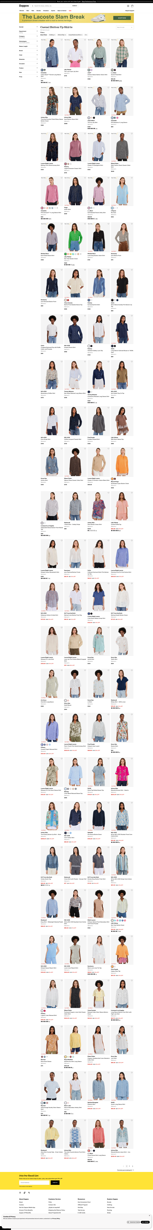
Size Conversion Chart (84, 1202)
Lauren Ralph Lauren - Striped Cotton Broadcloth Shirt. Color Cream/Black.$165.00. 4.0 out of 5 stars (52, 559)
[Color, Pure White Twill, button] (70, 164)
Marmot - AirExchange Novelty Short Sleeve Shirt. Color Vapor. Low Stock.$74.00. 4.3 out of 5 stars (52, 1093)
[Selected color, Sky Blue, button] (112, 208)
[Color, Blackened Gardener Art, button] (44, 1103)
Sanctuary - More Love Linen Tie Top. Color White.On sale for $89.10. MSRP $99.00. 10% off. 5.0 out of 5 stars (99, 955)
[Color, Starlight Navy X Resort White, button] (122, 920)
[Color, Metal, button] (115, 118)
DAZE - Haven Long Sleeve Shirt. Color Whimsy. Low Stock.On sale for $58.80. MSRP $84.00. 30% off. (122, 1093)
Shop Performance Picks (89, 1)
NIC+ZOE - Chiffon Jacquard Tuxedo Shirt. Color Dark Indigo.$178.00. (75, 425)
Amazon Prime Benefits (26, 1210)
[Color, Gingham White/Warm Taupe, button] (73, 789)
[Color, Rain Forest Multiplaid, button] (44, 70)
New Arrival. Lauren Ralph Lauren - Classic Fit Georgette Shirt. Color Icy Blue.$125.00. (99, 153)
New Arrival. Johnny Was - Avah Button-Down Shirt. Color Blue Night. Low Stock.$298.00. (75, 107)
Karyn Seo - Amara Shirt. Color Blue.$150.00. (52, 468)
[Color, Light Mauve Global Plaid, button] (42, 1057)
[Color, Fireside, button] (68, 300)
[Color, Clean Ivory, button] (115, 966)
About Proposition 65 (54, 1213)
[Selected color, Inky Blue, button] (89, 613)
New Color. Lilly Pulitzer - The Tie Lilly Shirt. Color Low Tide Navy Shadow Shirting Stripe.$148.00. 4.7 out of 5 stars (99, 107)
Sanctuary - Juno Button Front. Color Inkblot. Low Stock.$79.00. (122, 244)
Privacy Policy (56, 1218)
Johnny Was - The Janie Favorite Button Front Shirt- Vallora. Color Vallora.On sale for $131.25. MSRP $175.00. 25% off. (75, 1140)
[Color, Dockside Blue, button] (52, 208)
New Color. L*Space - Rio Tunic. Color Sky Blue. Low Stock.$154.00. (122, 198)
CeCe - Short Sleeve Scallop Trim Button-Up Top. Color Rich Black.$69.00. (122, 290)
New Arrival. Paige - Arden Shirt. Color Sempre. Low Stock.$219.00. (75, 198)
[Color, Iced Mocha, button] (115, 479)
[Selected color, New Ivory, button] (65, 300)
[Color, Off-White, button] (70, 789)
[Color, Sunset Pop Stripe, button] (44, 1010)
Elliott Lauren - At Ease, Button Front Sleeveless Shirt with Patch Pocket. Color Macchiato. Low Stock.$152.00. (99, 910)
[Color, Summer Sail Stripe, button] (47, 744)
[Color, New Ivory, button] (115, 300)
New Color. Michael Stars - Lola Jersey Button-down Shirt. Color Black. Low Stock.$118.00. (99, 244)
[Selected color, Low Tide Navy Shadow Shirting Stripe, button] (89, 118)
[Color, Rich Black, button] (115, 346)
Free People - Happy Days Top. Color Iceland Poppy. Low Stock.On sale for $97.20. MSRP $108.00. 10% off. (122, 955)
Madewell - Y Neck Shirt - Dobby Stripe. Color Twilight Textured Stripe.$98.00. (75, 513)
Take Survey (81, 1210)
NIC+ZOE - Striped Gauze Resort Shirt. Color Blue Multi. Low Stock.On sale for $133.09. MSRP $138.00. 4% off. (52, 955)
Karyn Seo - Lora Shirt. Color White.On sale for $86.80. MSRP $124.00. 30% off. (122, 1047)
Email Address (25, 1182)
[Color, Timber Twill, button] (68, 164)
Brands (109, 1202)
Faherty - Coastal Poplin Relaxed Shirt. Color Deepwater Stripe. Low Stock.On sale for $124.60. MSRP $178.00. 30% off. (52, 734)
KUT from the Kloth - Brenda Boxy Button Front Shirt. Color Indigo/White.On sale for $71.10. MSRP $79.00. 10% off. (99, 866)
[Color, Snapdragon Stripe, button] (91, 70)
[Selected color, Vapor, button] (42, 1103)
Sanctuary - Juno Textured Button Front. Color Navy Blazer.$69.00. (52, 290)
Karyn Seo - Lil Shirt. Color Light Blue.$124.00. (99, 689)
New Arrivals (110, 1207)
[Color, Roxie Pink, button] (117, 920)
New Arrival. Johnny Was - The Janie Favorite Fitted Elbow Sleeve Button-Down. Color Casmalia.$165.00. (52, 107)
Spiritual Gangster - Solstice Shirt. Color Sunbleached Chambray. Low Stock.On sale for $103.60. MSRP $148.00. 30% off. (99, 1093)
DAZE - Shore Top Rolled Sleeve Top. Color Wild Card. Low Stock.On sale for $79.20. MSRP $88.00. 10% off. (99, 778)
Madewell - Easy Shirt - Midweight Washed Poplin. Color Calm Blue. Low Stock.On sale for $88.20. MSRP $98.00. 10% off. (52, 910)
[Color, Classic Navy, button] (117, 300)
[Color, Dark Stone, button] (44, 208)
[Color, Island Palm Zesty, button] (70, 254)
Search (74, 5)
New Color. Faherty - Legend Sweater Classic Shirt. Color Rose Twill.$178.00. (75, 153)
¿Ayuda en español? (54, 1207)
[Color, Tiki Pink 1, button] (47, 208)
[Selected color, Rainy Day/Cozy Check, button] (42, 70)
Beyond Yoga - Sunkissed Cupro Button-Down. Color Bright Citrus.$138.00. (122, 468)
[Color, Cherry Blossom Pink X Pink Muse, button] (125, 920)
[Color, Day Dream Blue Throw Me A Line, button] (73, 254)
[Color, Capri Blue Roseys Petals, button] (120, 920)
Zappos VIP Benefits (25, 1213)
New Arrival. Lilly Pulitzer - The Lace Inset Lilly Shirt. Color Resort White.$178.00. (75, 60)
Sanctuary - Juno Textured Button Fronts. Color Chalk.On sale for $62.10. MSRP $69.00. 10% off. (75, 559)
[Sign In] (128, 5)
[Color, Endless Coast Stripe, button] (44, 744)
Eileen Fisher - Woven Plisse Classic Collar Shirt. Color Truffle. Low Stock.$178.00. (75, 468)
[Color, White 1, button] (55, 208)
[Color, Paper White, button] (68, 833)
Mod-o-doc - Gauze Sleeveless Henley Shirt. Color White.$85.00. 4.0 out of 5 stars (75, 1093)
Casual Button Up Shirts (75, 35)
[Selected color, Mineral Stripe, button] (89, 70)
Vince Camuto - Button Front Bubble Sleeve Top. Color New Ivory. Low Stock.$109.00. (75, 290)
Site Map (80, 1207)
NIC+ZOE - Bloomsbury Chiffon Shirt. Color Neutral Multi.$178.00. (52, 381)
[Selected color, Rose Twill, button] (65, 164)
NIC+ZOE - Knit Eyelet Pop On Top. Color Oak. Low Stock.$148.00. (122, 381)
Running (109, 1210)
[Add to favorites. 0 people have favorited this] (61, 40)
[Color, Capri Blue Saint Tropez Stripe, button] (115, 920)
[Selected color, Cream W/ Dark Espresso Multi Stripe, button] (42, 523)
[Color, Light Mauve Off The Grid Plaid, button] (47, 1103)
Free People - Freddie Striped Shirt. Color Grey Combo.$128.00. (99, 425)
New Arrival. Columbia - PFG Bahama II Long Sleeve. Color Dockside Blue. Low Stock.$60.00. (122, 107)
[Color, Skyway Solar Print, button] (73, 1057)
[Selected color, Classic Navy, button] (112, 346)
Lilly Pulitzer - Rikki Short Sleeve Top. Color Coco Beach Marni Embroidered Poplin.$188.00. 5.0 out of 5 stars (122, 425)
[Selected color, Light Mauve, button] (89, 208)
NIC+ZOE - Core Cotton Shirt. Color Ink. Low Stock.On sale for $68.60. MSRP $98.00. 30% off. (75, 822)
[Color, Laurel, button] (70, 833)
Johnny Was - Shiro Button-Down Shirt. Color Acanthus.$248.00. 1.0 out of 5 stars (99, 513)
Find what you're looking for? (124, 1170)
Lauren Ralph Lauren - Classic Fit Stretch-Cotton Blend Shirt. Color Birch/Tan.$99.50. (99, 468)
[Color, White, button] (115, 208)
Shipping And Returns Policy (56, 1210)
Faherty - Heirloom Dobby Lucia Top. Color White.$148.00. (99, 335)
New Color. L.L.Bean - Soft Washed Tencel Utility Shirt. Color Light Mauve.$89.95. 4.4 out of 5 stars (99, 198)
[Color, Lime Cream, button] (68, 1057)
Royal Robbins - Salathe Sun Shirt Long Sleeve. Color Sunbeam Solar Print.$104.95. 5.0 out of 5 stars (75, 1047)
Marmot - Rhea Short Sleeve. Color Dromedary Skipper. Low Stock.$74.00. (52, 1047)
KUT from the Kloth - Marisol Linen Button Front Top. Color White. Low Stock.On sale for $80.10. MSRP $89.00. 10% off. (75, 603)
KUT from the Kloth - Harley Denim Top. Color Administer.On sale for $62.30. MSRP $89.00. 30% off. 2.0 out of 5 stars (52, 866)
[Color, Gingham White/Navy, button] (68, 789)
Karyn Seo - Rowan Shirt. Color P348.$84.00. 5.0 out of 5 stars (122, 734)
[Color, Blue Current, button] (49, 744)
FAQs (50, 1202)
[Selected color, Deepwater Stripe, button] (42, 744)
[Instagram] (20, 1192)
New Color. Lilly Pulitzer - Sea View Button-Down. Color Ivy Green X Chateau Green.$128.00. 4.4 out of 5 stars (75, 244)
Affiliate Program (83, 1205)
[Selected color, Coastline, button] (89, 392)
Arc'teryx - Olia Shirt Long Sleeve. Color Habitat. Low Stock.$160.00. (52, 689)
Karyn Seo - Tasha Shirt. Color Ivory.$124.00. (122, 646)
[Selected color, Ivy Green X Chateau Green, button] (65, 254)
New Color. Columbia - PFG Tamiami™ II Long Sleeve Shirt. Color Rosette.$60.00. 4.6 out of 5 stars (52, 198)
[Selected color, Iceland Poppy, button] (112, 966)
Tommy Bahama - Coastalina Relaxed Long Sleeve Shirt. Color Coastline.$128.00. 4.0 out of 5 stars (99, 381)
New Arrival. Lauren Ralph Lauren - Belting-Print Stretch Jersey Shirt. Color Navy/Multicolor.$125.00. (52, 153)
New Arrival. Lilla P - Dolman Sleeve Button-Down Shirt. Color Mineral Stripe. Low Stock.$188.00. (99, 60)
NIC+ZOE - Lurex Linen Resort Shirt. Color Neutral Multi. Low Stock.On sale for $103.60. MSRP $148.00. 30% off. (75, 955)
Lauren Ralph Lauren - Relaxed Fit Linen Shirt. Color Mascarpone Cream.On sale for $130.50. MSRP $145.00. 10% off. (52, 646)
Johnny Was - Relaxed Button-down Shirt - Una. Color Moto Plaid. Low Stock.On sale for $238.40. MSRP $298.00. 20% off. (122, 1140)
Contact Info (52, 1205)
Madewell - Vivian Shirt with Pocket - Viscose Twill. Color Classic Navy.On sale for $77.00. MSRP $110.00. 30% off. (75, 866)
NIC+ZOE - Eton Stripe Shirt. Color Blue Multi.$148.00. (52, 425)
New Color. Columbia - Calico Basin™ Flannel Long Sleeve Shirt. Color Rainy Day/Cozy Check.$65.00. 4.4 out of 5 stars (52, 60)
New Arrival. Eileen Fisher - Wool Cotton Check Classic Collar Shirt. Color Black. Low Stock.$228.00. (122, 153)
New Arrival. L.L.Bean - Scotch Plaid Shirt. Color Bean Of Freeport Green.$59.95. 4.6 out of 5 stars (122, 60)
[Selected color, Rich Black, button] (112, 300)
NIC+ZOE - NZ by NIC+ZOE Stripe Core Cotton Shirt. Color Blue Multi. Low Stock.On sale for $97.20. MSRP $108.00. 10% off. (122, 866)
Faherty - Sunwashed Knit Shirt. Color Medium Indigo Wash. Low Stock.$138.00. (99, 290)
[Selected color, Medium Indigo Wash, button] (89, 300)
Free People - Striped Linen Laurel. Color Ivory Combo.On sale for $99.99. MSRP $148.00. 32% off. (99, 734)
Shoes (109, 1213)
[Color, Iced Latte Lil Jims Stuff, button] (78, 254)
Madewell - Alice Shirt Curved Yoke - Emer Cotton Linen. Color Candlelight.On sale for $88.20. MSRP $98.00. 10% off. (52, 1140)
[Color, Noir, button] (94, 118)
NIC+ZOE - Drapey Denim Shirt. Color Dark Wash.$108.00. (75, 335)
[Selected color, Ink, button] (65, 833)
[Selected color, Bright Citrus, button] (112, 479)
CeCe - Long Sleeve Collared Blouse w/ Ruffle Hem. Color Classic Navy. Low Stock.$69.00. (122, 335)
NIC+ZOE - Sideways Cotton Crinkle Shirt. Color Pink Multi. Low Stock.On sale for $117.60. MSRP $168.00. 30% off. (52, 603)
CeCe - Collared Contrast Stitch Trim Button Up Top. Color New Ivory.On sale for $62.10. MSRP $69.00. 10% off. (99, 559)
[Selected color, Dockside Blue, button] (112, 118)
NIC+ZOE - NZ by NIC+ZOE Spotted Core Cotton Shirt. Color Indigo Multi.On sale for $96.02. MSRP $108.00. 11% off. (75, 910)
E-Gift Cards (81, 1213)
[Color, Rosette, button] (117, 118)
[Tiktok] (24, 1192)
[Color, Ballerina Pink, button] (68, 700)
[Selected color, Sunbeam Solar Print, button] (65, 1057)
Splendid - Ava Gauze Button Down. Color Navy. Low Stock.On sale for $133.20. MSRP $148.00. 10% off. (99, 822)
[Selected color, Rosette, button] (42, 208)
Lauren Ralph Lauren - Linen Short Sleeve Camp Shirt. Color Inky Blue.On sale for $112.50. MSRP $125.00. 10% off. (99, 603)
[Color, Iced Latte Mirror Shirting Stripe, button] (91, 118)
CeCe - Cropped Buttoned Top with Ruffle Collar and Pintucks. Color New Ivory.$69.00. (52, 335)
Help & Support (129, 10)
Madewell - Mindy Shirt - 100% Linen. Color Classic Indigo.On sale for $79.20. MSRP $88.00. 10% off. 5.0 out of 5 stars (122, 689)
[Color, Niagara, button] (49, 208)
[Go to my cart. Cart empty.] (132, 5)
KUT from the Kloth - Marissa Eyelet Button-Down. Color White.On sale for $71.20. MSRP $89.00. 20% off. (122, 603)
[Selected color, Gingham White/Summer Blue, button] (65, 789)
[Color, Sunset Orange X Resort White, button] (68, 254)
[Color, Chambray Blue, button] (91, 208)
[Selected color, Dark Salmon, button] (89, 1150)
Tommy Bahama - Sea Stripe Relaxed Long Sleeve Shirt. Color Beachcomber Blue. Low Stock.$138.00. (75, 381)
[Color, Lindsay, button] (115, 70)
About (21, 1202)
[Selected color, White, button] (89, 346)
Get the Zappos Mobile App (27, 1207)
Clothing (51, 35)
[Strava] (29, 1192)
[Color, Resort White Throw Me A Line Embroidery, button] (75, 254)
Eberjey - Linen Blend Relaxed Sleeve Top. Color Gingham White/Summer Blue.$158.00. (75, 778)
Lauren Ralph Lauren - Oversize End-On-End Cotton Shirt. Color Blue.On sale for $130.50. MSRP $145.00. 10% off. (122, 559)
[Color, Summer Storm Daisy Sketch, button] (44, 1057)
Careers (21, 1205)
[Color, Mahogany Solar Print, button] (70, 1057)
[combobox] (51, 5)
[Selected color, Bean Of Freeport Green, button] (112, 70)
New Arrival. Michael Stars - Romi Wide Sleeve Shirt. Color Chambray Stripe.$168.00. (52, 244)
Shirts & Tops (61, 35)
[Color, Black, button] (91, 346)
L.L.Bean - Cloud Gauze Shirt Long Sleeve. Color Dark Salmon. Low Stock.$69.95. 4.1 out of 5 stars (99, 1140)
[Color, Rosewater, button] (68, 1103)
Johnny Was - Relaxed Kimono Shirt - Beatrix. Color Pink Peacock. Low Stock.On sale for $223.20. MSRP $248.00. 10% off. (122, 778)
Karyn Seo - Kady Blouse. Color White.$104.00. (75, 689)
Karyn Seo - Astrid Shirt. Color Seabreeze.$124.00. (99, 646)
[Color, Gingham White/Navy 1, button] (75, 789)
